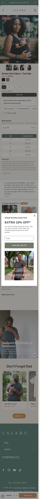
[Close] (34, 215)
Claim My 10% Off (19, 245)
